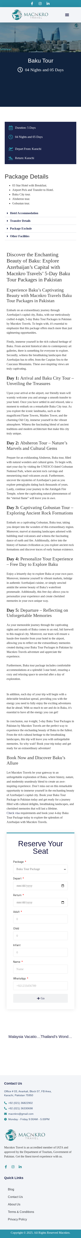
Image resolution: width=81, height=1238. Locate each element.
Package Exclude (21, 228)
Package (18, 861)
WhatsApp (19, 978)
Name (17, 962)
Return (17, 895)
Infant (17, 945)
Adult (16, 912)
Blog (11, 1189)
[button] (67, 15)
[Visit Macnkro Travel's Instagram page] (40, 3)
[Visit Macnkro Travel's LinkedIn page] (48, 3)
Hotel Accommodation (24, 213)
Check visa (14, 813)
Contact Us (15, 1196)
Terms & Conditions (21, 1211)
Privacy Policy (17, 1219)
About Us (14, 1204)
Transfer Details (20, 220)
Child (16, 928)
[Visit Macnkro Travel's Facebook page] (32, 3)
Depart (17, 878)
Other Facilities (19, 236)
